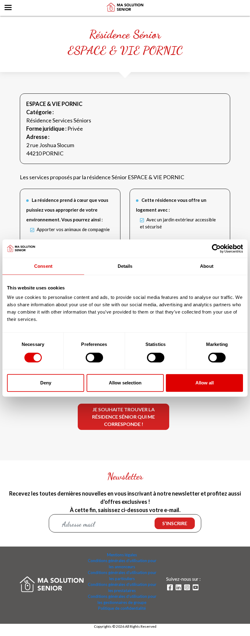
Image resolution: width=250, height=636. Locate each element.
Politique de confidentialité (122, 608)
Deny (45, 382)
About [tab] (206, 266)
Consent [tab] (43, 266)
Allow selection (125, 382)
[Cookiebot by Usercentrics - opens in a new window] (216, 248)
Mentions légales (122, 554)
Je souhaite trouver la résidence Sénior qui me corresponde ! (123, 416)
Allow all (204, 382)
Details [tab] (125, 266)
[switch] (94, 357)
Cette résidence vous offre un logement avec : (171, 205)
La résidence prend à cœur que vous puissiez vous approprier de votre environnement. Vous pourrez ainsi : (67, 209)
